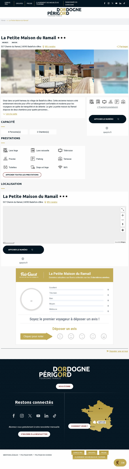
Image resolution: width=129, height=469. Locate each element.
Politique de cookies (43, 455)
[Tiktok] (124, 3)
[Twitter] (112, 3)
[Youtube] (116, 3)
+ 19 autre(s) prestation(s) (107, 107)
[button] (64, 72)
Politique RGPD (27, 455)
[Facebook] (105, 3)
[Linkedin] (120, 3)
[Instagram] (108, 3)
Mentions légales (10, 455)
